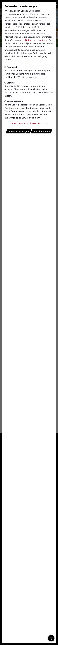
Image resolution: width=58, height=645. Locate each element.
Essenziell (12, 67)
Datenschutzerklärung (36, 40)
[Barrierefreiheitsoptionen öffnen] (51, 638)
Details (14, 123)
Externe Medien (15, 101)
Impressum (42, 123)
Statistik (11, 82)
